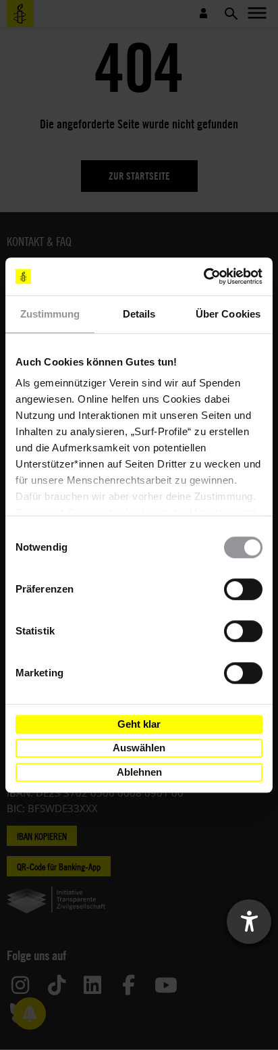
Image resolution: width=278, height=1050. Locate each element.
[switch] (243, 589)
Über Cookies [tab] (228, 314)
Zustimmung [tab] (50, 314)
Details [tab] (139, 314)
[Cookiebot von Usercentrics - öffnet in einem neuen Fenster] (203, 276)
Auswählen (139, 747)
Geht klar (139, 724)
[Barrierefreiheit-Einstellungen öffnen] (249, 921)
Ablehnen (139, 772)
